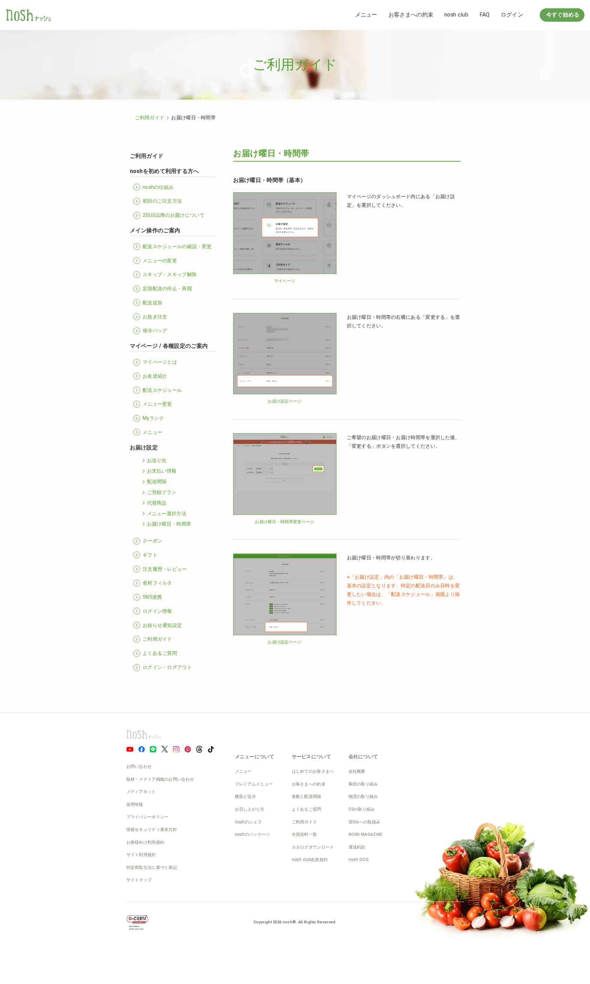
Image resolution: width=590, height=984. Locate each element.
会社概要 (357, 771)
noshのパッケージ (252, 834)
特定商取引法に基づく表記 (151, 867)
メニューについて (254, 756)
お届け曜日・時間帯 (169, 524)
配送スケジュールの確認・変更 (177, 246)
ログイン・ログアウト (167, 667)
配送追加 (152, 302)
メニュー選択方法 (166, 513)
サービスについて (311, 756)
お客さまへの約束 (411, 14)
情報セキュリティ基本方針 (151, 829)
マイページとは (160, 362)
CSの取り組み (362, 809)
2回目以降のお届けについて (174, 215)
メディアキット (141, 791)
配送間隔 (157, 481)
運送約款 (357, 847)
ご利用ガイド (150, 117)
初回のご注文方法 (162, 201)
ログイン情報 (157, 611)
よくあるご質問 (160, 653)
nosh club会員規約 (310, 859)
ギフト (150, 555)
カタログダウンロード (313, 847)
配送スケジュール (162, 390)
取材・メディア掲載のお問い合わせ (160, 779)
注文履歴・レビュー (165, 569)
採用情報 (134, 804)
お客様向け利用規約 (145, 842)
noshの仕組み (158, 187)
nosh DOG (359, 859)
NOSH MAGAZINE (366, 834)
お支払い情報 (162, 471)
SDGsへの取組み (365, 822)
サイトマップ (139, 880)
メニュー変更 (157, 404)
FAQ (484, 14)
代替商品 (157, 503)
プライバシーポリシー (147, 816)
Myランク (153, 418)
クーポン (152, 541)
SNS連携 (152, 597)
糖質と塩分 (245, 796)
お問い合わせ (139, 766)
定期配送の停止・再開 (167, 288)
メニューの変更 (160, 260)
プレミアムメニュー (254, 784)
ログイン (512, 14)
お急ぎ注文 (155, 316)
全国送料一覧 (304, 834)
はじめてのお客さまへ (313, 771)
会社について (363, 756)
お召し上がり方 (250, 809)
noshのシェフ (248, 822)
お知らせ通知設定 (162, 625)
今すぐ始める (562, 14)
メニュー (366, 14)
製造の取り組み (363, 784)
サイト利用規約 (141, 854)
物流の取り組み (363, 796)
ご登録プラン (162, 492)
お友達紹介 (155, 376)
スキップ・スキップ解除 (170, 274)
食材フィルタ (157, 583)
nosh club (456, 14)
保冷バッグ (155, 330)
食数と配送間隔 (306, 796)
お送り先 (157, 460)
